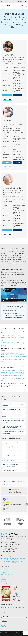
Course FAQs (4, 579)
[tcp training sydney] (8, 5)
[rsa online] (7, 524)
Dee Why (16, 559)
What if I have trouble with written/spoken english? (10, 465)
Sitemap (12, 634)
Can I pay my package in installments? (13, 455)
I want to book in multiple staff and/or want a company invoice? (13, 459)
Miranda (5, 561)
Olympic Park (10, 561)
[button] (1, 504)
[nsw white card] (21, 519)
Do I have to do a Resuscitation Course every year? (13, 421)
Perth (20, 385)
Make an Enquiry (4, 583)
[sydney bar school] (21, 524)
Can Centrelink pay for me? (11, 470)
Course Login (20, 1)
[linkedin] (4, 626)
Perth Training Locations (6, 577)
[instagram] (2, 626)
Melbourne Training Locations (7, 576)
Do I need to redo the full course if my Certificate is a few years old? (12, 426)
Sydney (10, 385)
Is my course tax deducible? (11, 443)
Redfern (5, 562)
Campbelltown (10, 559)
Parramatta (16, 561)
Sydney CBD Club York (13, 562)
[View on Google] (4, 499)
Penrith (21, 561)
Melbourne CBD (13, 558)
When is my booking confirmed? (12, 447)
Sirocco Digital (17, 634)
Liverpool (21, 559)
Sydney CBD (6, 558)
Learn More (7, 95)
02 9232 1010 (4, 1)
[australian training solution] (7, 519)
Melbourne (15, 385)
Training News (4, 581)
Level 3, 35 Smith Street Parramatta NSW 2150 (13, 342)
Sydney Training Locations (7, 574)
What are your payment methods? (12, 451)
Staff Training (4, 572)
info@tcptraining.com (8, 556)
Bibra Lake (19, 558)
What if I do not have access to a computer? (11, 410)
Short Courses (4, 569)
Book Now (17, 95)
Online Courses (4, 570)
